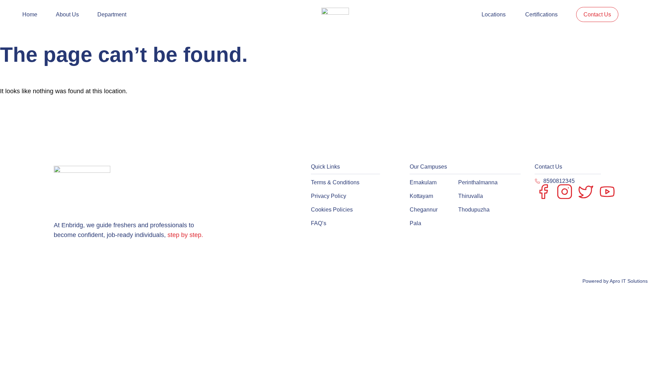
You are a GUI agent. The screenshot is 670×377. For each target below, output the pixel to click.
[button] (113, 14)
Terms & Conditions (335, 182)
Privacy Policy (328, 196)
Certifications (541, 14)
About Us (67, 14)
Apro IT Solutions (628, 281)
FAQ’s (318, 223)
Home (29, 14)
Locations (494, 14)
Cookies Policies (332, 210)
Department (111, 14)
